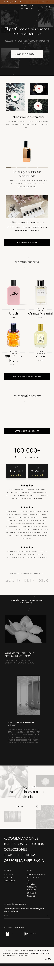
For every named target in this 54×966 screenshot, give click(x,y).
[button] (39, 53)
